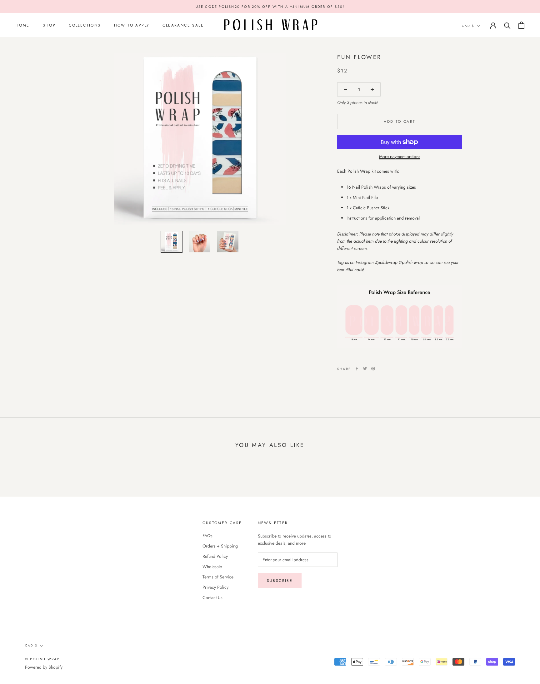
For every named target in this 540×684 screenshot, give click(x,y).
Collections (85, 25)
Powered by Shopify (43, 667)
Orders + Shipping (220, 546)
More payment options (399, 156)
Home (23, 25)
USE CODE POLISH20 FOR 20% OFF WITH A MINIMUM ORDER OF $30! (270, 6)
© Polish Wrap (42, 659)
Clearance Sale (183, 25)
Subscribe (280, 580)
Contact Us (212, 597)
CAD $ (468, 25)
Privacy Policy (215, 587)
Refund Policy (215, 556)
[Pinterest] (373, 368)
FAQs (207, 536)
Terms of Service (217, 577)
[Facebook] (357, 368)
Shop (49, 25)
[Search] (507, 25)
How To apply (132, 25)
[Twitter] (365, 368)
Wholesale (212, 566)
